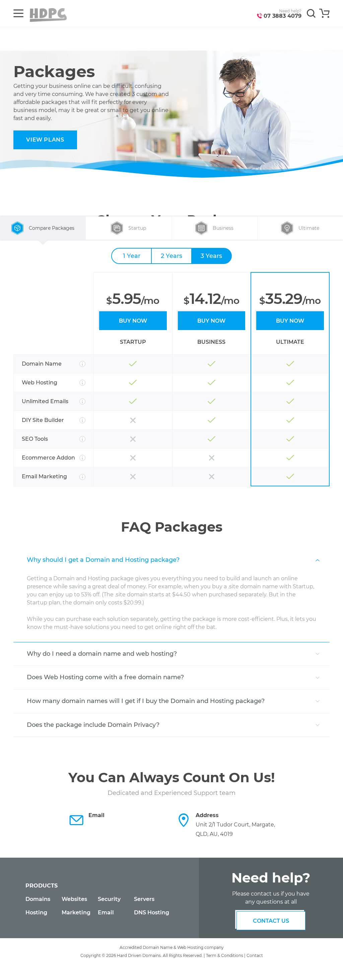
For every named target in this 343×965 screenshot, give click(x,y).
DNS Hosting (151, 912)
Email (106, 912)
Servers (144, 899)
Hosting (36, 912)
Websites (74, 899)
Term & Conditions (224, 955)
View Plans (45, 140)
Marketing (76, 912)
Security (109, 899)
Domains (37, 899)
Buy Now (133, 321)
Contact (255, 955)
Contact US (271, 921)
